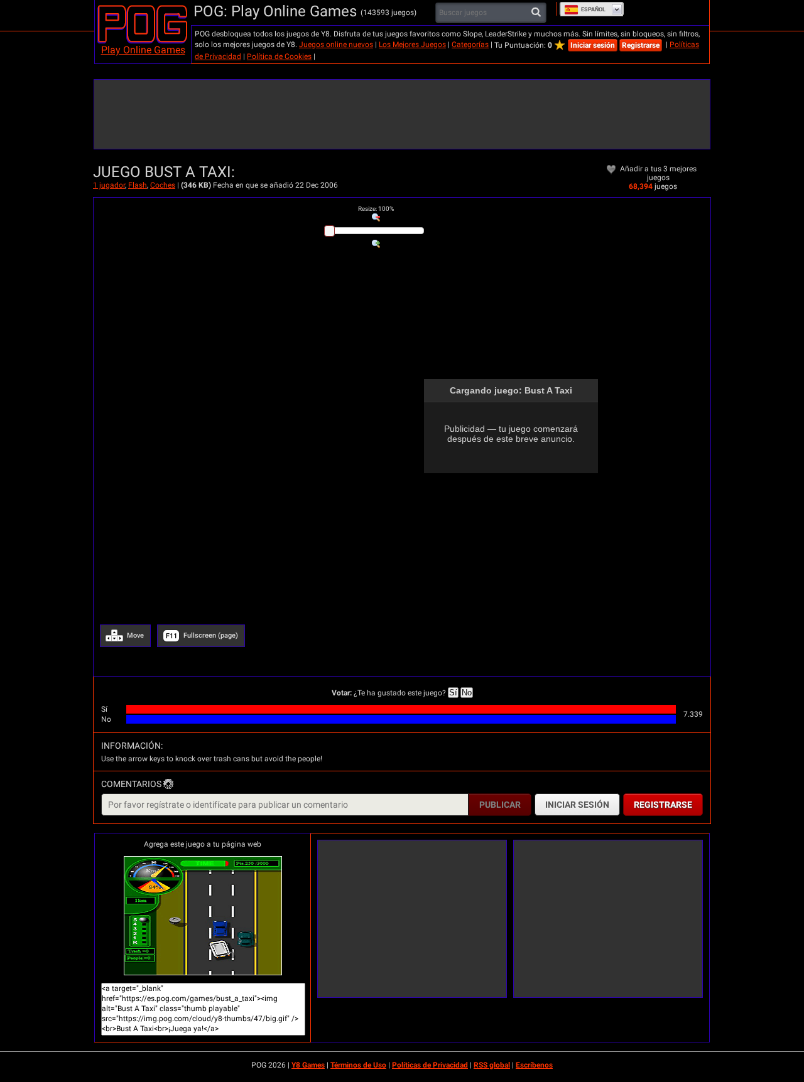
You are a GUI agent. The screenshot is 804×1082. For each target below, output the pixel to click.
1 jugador (109, 185)
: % (376, 208)
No (467, 692)
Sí (453, 692)
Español (593, 9)
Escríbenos (534, 1065)
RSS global (492, 1065)
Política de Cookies (279, 56)
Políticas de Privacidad (430, 1065)
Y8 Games (308, 1065)
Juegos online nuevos (336, 44)
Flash (137, 185)
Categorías (470, 44)
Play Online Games (143, 50)
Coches (162, 185)
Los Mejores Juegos (412, 44)
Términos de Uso (358, 1065)
